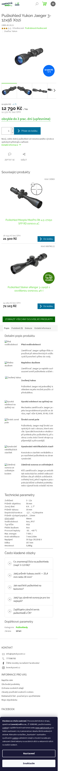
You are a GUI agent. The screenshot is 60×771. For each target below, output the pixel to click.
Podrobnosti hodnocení (36, 28)
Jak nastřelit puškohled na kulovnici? (27, 587)
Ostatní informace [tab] (42, 328)
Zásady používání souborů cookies (18, 692)
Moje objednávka (9, 700)
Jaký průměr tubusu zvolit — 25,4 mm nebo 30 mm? (30, 575)
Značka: (10, 31)
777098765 (11, 658)
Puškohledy (22, 627)
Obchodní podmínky (11, 684)
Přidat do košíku (29, 131)
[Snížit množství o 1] (12, 132)
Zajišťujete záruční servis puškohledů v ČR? (26, 611)
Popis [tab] (6, 328)
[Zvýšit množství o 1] (12, 129)
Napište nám (7, 680)
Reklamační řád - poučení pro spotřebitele (21, 696)
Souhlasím (29, 763)
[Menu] (53, 4)
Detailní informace (10, 145)
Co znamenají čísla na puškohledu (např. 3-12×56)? (31, 563)
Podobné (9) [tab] (17, 328)
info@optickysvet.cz (15, 653)
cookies (5, 727)
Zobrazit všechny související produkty (29, 319)
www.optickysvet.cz (43, 727)
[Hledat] (37, 4)
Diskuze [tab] (28, 328)
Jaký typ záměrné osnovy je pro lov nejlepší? (31, 599)
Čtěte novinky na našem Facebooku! (22, 663)
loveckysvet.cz (13, 667)
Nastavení (29, 753)
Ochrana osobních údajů (13, 688)
